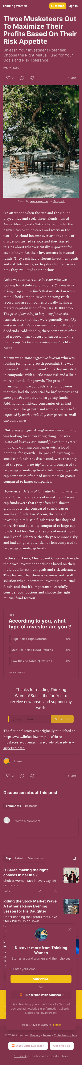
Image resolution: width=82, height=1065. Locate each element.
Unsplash (59, 201)
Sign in (73, 6)
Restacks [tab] (31, 806)
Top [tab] (8, 858)
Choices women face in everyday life (29, 880)
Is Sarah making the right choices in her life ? (25, 872)
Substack (20, 1056)
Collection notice (65, 1035)
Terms (47, 1035)
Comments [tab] (13, 806)
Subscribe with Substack (44, 995)
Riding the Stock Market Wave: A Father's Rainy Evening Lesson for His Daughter (30, 906)
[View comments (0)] (22, 78)
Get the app (61, 1046)
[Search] (74, 858)
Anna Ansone (39, 201)
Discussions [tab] (36, 858)
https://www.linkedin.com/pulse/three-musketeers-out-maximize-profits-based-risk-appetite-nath (38, 742)
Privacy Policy (48, 1013)
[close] (69, 929)
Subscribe (57, 6)
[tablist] (21, 806)
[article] (41, 880)
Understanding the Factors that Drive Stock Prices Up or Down (30, 919)
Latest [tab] (19, 858)
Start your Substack (30, 1046)
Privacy (35, 1035)
